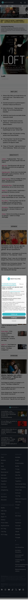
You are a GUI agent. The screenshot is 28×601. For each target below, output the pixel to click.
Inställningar (14, 317)
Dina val (21, 284)
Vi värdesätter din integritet (9, 284)
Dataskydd (14, 320)
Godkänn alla (14, 314)
